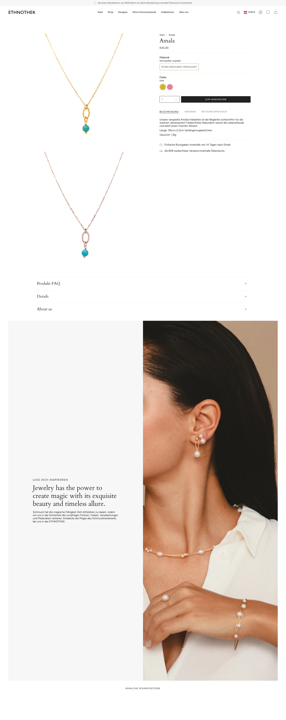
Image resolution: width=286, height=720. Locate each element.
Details (42, 296)
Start (162, 35)
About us (44, 309)
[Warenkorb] (276, 12)
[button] (110, 12)
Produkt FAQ (48, 283)
